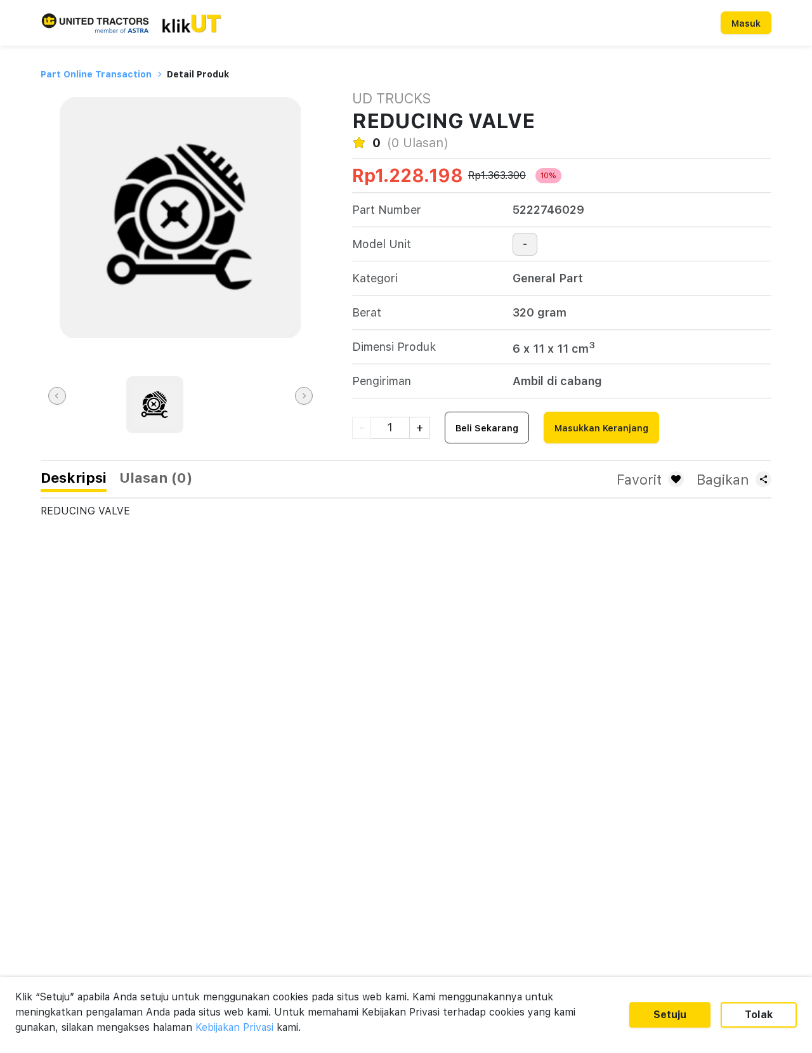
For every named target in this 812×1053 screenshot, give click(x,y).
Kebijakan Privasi (234, 1027)
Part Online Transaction (96, 74)
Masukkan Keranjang (601, 428)
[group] (154, 404)
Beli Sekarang (486, 428)
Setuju (669, 1015)
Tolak (759, 1015)
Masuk (746, 23)
